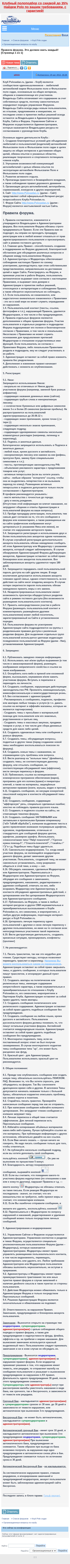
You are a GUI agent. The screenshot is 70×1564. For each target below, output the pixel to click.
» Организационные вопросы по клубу (19, 44)
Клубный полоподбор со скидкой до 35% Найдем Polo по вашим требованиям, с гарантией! (35, 7)
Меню (35, 29)
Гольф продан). (52, 1495)
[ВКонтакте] (22, 68)
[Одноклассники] (29, 68)
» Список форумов (20, 40)
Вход (65, 35)
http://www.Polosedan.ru (25, 193)
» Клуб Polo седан (39, 40)
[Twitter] (25, 68)
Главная (5, 40)
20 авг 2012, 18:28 (52, 75)
